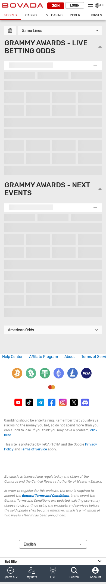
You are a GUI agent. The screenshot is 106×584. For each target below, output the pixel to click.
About (69, 356)
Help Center (12, 356)
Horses (95, 15)
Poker (75, 15)
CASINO (31, 15)
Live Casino (53, 15)
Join (56, 6)
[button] (10, 573)
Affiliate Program (43, 356)
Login (74, 5)
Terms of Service (34, 449)
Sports (10, 15)
